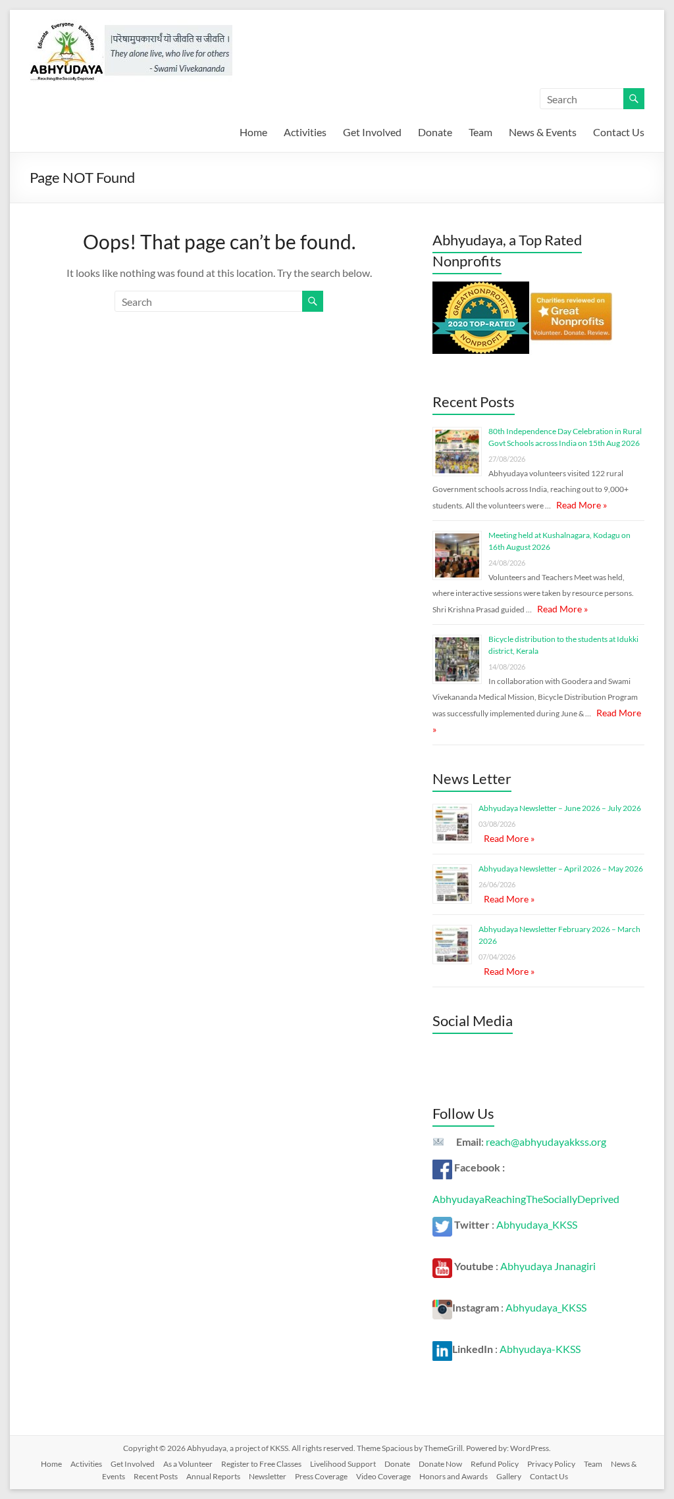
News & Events (543, 132)
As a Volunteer (188, 1464)
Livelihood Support (343, 1464)
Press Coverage (321, 1476)
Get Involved (372, 132)
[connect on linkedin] (442, 1348)
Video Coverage (383, 1476)
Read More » (581, 504)
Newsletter (267, 1476)
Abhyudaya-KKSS (540, 1348)
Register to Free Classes (261, 1464)
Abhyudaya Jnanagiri (548, 1266)
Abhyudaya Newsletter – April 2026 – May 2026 (561, 868)
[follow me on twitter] (442, 1224)
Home (253, 132)
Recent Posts (156, 1476)
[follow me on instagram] (442, 1307)
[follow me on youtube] (442, 1266)
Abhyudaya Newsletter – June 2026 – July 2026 (560, 808)
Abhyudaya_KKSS (536, 1224)
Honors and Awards (453, 1476)
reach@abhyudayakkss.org (546, 1141)
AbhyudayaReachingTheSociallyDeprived (525, 1198)
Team (480, 132)
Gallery (508, 1476)
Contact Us (618, 132)
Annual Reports (213, 1476)
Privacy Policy (551, 1464)
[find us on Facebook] (442, 1167)
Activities (305, 132)
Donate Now (440, 1464)
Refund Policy (495, 1464)
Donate (435, 132)
